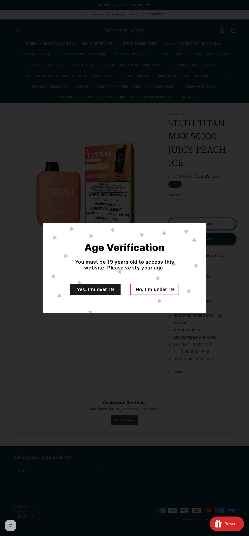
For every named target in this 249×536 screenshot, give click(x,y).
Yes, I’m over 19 (95, 289)
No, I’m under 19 (155, 289)
